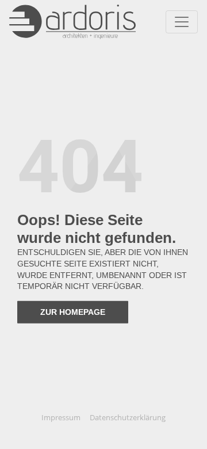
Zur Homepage (72, 312)
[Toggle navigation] (182, 21)
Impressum (60, 417)
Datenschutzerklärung (128, 417)
